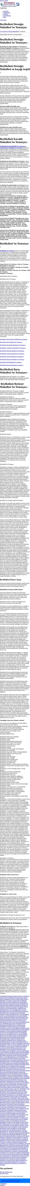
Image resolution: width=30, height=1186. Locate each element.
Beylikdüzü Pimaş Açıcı (23, 1060)
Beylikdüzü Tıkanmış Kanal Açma (19, 1114)
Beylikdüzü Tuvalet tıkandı (11, 1125)
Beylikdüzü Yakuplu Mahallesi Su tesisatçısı (11, 365)
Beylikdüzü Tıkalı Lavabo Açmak (17, 1090)
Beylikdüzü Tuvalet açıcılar (21, 1122)
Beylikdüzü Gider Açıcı (16, 1014)
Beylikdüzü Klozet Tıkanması (8, 1041)
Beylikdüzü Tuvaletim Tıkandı (18, 1130)
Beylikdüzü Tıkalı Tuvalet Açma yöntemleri (11, 1099)
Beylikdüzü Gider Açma (14, 1016)
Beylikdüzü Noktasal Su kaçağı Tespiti (10, 1055)
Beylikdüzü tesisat (8, 1078)
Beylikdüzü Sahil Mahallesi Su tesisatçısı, (11, 362)
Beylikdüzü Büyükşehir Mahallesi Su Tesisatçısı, (13, 345)
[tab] (3, 8)
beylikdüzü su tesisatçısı (6, 1076)
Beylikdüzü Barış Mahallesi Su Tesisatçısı (11, 342)
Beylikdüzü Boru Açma (6, 1011)
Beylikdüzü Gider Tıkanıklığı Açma (18, 1017)
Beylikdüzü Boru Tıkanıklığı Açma (9, 1013)
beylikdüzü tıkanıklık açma (11, 1113)
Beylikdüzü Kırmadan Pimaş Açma (13, 1029)
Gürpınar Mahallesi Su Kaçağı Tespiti (18, 1149)
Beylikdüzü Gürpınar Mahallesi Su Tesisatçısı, (12, 353)
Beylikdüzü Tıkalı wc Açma (21, 1101)
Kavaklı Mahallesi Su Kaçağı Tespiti (19, 1155)
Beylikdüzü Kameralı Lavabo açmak (9, 1022)
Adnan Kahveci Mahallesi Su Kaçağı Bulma (11, 997)
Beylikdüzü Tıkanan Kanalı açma (16, 1104)
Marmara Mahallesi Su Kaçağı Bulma (13, 1159)
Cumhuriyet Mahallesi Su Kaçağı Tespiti (14, 1139)
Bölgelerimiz (6, 12)
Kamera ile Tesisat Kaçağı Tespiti (10, 1154)
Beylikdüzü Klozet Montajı (18, 1037)
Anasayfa (5, 11)
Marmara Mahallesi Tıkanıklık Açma (9, 1163)
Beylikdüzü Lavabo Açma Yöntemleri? (10, 1046)
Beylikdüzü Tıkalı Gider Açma (14, 1082)
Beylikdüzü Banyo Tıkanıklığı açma (16, 1008)
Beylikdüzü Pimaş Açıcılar (7, 1061)
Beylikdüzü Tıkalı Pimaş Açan (18, 1093)
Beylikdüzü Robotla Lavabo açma (16, 1069)
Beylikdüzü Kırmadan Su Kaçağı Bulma (14, 1030)
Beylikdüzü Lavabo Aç (10, 1043)
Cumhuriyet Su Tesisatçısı (7, 1143)
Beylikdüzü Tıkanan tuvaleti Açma (17, 1110)
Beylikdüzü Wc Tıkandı (6, 1131)
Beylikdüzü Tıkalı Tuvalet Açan (12, 1096)
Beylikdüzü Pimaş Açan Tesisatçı (16, 1058)
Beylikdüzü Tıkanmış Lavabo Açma (12, 1116)
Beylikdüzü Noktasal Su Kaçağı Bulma (18, 1054)
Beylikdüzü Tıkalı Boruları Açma (9, 1081)
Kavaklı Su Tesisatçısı (15, 1158)
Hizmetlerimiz (7, 15)
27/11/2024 (6, 31)
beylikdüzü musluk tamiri (16, 1052)
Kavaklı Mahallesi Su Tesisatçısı (8, 1157)
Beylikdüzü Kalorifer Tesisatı (7, 1019)
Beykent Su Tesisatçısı (12, 1006)
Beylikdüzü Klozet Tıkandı (7, 1038)
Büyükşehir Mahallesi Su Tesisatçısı (13, 1136)
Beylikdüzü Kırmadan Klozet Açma (9, 1026)
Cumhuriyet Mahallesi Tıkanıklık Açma (16, 1142)
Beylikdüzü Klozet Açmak (14, 1035)
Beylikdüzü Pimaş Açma (20, 1061)
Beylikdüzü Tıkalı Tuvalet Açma (19, 1098)
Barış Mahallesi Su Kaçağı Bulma (18, 1002)
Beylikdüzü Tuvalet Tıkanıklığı (19, 1127)
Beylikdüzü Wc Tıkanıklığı (20, 1131)
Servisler (5, 14)
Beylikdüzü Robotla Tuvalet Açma (16, 1072)
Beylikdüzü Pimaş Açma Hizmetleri (9, 1063)
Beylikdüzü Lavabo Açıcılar (7, 1044)
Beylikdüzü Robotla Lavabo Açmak (9, 1070)
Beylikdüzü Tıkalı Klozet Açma (18, 1084)
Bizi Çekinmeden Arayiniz (11, 1181)
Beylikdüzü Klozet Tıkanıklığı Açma (16, 1040)
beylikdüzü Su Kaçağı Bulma (19, 1073)
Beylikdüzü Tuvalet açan (19, 1120)
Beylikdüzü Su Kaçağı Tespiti (8, 1075)
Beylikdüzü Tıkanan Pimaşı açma (9, 1108)
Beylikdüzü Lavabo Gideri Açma (17, 1048)
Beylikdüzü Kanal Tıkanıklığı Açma (15, 1025)
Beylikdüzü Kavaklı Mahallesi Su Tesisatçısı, (12, 356)
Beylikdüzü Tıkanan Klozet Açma (9, 1105)
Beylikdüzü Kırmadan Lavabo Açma (12, 1027)
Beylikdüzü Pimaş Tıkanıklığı (11, 1064)
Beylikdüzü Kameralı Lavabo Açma (16, 1020)
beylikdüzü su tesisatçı (22, 1075)
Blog (4, 17)
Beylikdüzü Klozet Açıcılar (14, 1034)
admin (15, 31)
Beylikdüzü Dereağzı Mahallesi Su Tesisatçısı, (12, 351)
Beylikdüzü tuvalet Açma (6, 1123)
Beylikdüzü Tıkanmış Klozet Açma (9, 1116)
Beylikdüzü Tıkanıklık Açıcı (7, 1111)
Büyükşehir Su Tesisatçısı (21, 1137)
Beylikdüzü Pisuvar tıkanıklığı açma (9, 1067)
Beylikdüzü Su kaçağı (6, 1073)
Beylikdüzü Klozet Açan (13, 1032)
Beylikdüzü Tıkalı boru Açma (18, 1079)
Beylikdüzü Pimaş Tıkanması (17, 1066)
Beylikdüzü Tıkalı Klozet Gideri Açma (13, 1086)
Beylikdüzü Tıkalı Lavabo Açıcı (11, 1089)
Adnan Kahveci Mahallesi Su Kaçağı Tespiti (13, 998)
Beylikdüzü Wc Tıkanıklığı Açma (9, 1133)
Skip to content (4, 0)
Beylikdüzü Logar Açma (16, 1051)
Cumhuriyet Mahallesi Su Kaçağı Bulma (10, 1139)
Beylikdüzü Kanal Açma (9, 1023)
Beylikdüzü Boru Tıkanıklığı (20, 1011)
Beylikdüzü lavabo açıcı (23, 1043)
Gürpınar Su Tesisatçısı (15, 1152)
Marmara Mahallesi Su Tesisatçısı (17, 1161)
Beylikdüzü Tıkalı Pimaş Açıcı (8, 1095)
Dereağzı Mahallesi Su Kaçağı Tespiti (14, 1145)
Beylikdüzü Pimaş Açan (11, 1057)
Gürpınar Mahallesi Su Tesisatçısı (9, 1151)
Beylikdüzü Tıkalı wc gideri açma (9, 1102)
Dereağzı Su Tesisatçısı (10, 1148)
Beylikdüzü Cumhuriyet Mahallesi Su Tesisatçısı (13, 348)
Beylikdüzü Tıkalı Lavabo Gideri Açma (10, 1092)
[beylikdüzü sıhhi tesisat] (6, 996)
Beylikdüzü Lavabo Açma (22, 1044)
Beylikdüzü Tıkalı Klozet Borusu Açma (10, 1085)
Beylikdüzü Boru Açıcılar (19, 1010)
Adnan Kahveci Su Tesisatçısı (21, 996)
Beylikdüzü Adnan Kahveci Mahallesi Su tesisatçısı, (13, 339)
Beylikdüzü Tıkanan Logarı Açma (17, 1107)
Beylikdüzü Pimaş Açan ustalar (8, 1060)
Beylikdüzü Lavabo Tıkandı (7, 1049)
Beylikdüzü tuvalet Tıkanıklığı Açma (9, 1128)
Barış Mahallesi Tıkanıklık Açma (14, 1005)
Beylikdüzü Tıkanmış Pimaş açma (12, 1119)
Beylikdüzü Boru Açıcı (6, 1010)
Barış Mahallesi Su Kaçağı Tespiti (9, 1003)
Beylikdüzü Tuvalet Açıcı (6, 1122)
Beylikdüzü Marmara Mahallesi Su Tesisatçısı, (12, 359)
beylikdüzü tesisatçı (18, 1078)
